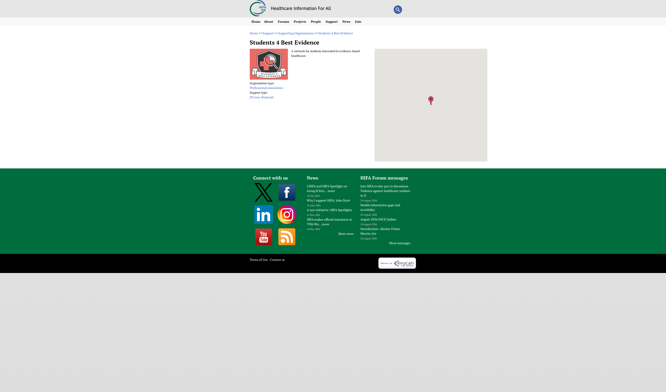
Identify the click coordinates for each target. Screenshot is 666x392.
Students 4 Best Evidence (335, 33)
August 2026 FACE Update (378, 219)
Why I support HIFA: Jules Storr (328, 200)
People (316, 21)
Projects (300, 21)
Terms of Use (259, 260)
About (269, 21)
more (331, 191)
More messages (399, 243)
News (346, 21)
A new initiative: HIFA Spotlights (329, 210)
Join (358, 21)
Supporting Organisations (296, 33)
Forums (284, 21)
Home (256, 21)
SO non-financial (261, 97)
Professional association (266, 88)
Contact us (277, 260)
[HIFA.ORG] (258, 15)
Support (332, 21)
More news (345, 234)
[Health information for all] (301, 9)
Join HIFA (367, 186)
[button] (430, 100)
